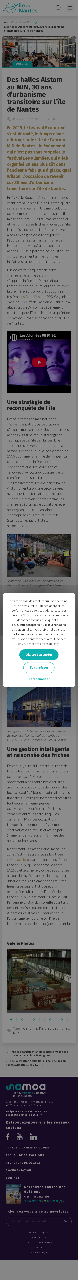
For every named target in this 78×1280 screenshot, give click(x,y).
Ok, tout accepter (39, 655)
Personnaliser (39, 679)
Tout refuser (39, 668)
